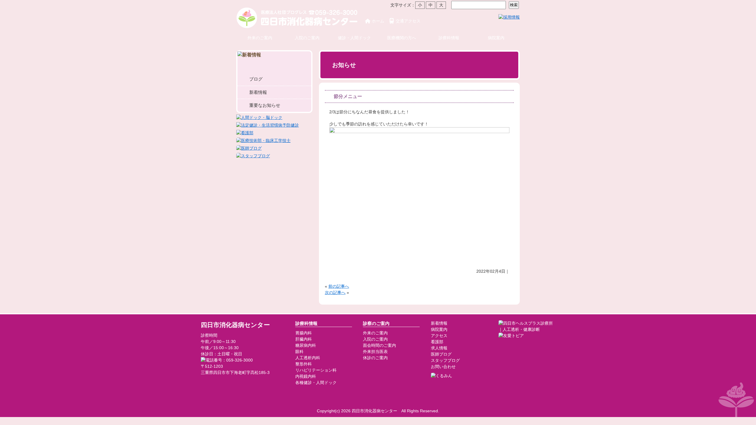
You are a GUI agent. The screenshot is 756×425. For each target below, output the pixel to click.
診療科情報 (449, 37)
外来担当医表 (375, 351)
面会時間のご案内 (379, 345)
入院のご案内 (307, 37)
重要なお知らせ (264, 105)
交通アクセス (408, 21)
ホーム (378, 21)
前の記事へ (338, 286)
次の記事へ (335, 292)
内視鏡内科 (305, 376)
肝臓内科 (303, 339)
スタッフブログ (445, 360)
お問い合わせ (443, 366)
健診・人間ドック (354, 37)
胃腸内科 (303, 333)
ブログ (256, 78)
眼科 (299, 351)
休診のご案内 (375, 357)
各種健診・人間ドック (316, 382)
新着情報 (258, 92)
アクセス (439, 335)
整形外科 (303, 364)
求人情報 (439, 348)
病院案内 (496, 37)
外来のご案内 (259, 37)
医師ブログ (441, 354)
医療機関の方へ (401, 37)
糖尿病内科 (305, 345)
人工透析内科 (307, 357)
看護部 (437, 341)
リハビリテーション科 (316, 370)
